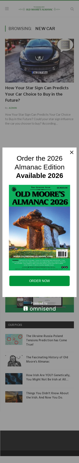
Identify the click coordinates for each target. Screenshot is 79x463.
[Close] (72, 152)
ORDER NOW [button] (39, 281)
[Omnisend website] (39, 306)
